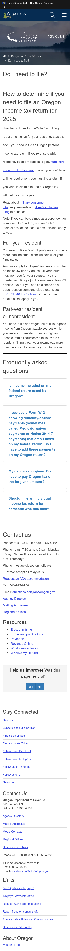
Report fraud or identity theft (20, 911)
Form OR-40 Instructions (20, 294)
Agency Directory (15, 598)
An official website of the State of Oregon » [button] (31, 2)
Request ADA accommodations (22, 904)
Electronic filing (21, 629)
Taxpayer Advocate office (18, 896)
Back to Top (13, 945)
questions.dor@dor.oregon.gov (33, 592)
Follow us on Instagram (17, 759)
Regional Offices (14, 611)
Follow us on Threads (16, 767)
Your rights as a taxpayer (18, 888)
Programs (17, 56)
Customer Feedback (15, 847)
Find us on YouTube (15, 743)
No (39, 687)
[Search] (52, 15)
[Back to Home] (24, 47)
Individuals (35, 56)
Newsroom (9, 782)
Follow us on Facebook (17, 751)
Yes (31, 687)
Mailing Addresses (16, 605)
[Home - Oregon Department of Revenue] (4, 56)
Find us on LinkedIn (15, 735)
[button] (5, 6)
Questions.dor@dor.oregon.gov (29, 871)
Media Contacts (12, 831)
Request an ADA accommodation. (26, 578)
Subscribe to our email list (19, 728)
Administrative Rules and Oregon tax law (28, 919)
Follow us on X (12, 774)
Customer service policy (17, 927)
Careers (8, 720)
